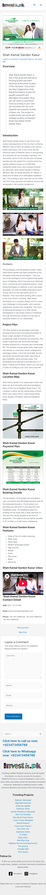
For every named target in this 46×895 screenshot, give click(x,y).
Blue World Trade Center (23, 817)
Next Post (23, 632)
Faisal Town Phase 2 (23, 826)
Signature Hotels (23, 832)
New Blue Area (23, 840)
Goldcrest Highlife (23, 806)
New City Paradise (23, 814)
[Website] (23, 706)
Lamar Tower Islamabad (23, 820)
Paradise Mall (23, 849)
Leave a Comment (10, 59)
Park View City (23, 829)
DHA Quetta (23, 852)
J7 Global (23, 835)
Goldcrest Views (23, 809)
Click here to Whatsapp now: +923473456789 (19, 753)
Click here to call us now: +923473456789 (20, 743)
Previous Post (23, 628)
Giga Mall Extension (23, 803)
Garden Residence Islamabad (23, 812)
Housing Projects (26, 59)
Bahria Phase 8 (23, 823)
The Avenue (23, 846)
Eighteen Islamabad (23, 800)
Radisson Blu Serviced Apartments (23, 843)
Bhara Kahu (23, 838)
